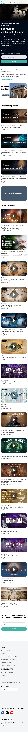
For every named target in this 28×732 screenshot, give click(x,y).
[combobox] (9, 689)
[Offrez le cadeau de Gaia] (15, 2)
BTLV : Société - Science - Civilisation (12, 125)
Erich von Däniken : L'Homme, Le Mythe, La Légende (12, 431)
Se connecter (22, 2)
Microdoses (4, 380)
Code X (3, 355)
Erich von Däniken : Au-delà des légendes (13, 429)
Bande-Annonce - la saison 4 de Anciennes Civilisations (12, 306)
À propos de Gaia (6, 651)
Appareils (3, 653)
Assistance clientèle (7, 672)
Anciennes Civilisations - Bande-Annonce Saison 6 (12, 280)
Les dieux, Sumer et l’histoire (11, 127)
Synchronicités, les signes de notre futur (13, 152)
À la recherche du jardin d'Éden (12, 605)
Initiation (3, 404)
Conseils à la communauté (9, 656)
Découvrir (14, 61)
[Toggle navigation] (1, 2)
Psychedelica (5, 455)
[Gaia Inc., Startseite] (3, 4)
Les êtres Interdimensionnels (11, 556)
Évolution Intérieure (6, 505)
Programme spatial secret (10, 531)
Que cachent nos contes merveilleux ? (13, 179)
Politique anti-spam (6, 662)
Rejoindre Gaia (5, 675)
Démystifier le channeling (10, 229)
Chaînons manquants (7, 578)
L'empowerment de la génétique (12, 507)
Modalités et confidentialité (9, 659)
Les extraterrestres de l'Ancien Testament (12, 481)
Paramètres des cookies (8, 665)
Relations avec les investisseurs (10, 682)
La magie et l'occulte (8, 382)
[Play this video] (14, 216)
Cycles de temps (7, 580)
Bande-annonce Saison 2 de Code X (13, 357)
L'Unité (3, 406)
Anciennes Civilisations (8, 278)
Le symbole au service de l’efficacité (14, 255)
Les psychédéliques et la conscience (14, 456)
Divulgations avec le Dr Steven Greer (12, 329)
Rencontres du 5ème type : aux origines (12, 332)
